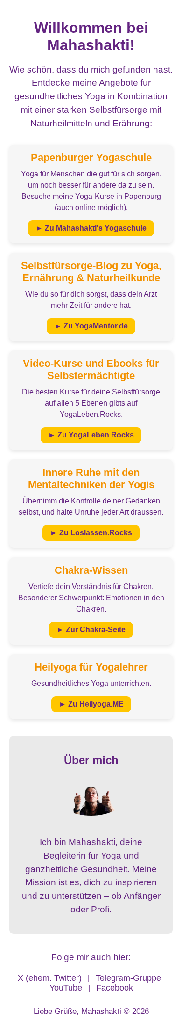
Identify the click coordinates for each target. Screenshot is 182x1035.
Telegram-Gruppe (128, 978)
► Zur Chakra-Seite (91, 630)
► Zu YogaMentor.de (91, 326)
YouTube (65, 987)
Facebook (114, 987)
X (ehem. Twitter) (50, 978)
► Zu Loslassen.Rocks (91, 533)
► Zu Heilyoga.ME (91, 704)
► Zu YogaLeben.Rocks (91, 435)
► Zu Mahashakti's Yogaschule (91, 228)
